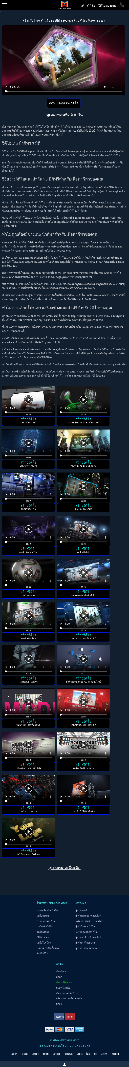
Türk (95, 1053)
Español (35, 1053)
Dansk (79, 1053)
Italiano (46, 1053)
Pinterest (70, 1016)
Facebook (59, 1016)
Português (68, 1053)
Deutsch (56, 1053)
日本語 (104, 1053)
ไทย (88, 1053)
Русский (115, 1053)
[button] (28, 401)
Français (24, 1053)
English (13, 1053)
